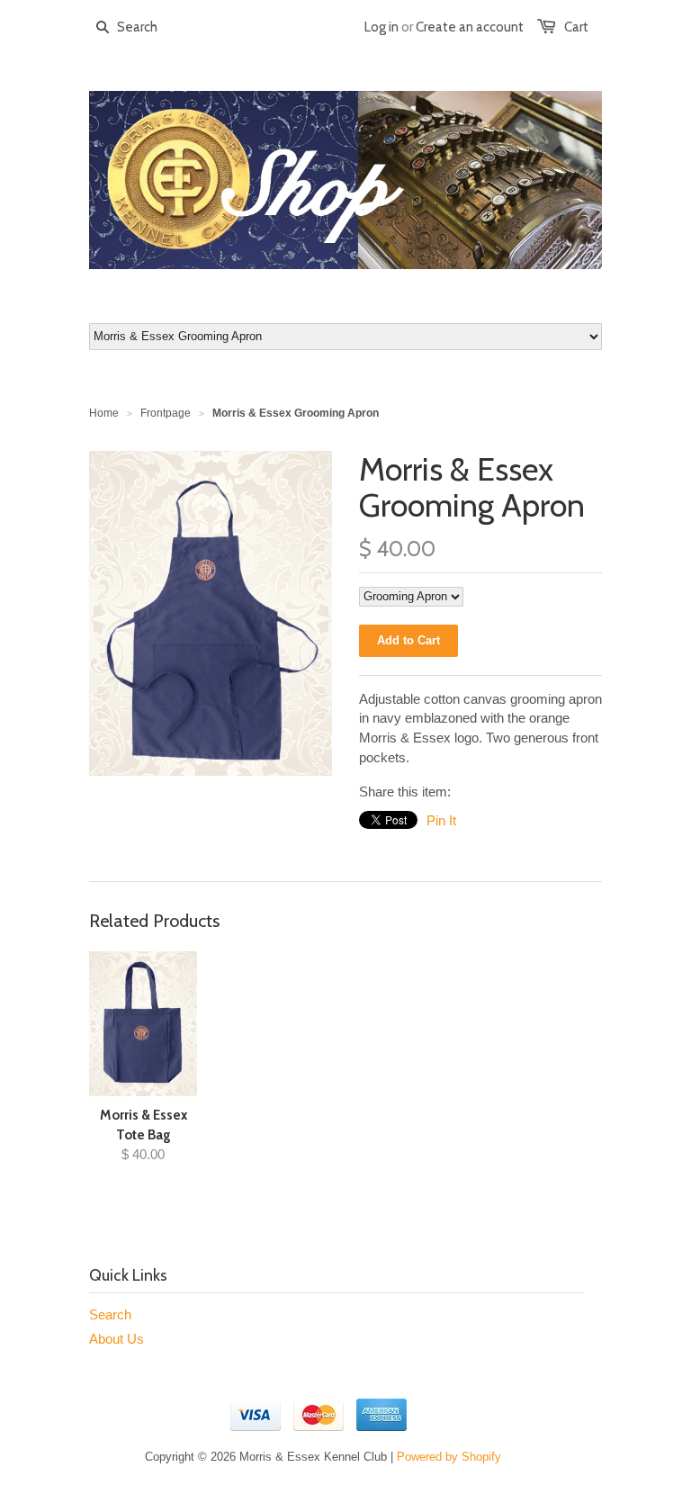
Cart (576, 27)
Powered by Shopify (449, 1456)
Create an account (470, 27)
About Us (116, 1338)
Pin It (441, 820)
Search (110, 1314)
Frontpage (165, 413)
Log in (381, 27)
